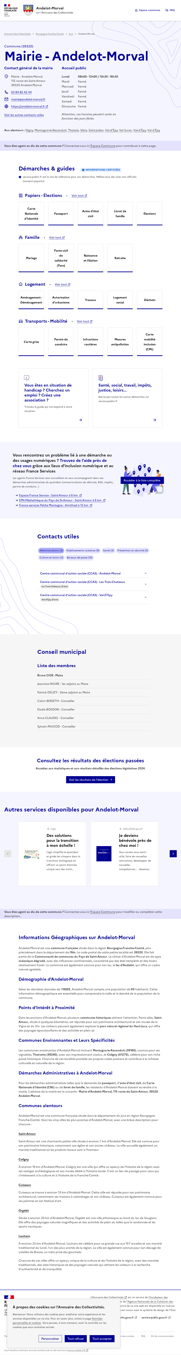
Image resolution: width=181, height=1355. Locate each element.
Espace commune (149, 10)
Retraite (120, 258)
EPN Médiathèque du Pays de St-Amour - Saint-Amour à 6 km (60, 500)
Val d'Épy (153, 130)
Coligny (24, 1159)
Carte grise (31, 342)
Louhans (24, 1236)
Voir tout (78, 195)
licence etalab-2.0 (76, 1350)
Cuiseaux (25, 1185)
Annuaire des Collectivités (17, 34)
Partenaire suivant (173, 853)
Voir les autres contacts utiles (24, 115)
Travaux (90, 300)
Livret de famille (120, 213)
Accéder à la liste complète (142, 480)
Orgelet (24, 1210)
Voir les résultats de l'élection (88, 780)
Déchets (149, 300)
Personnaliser (50, 1339)
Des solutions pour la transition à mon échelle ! (62, 840)
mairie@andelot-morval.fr (28, 99)
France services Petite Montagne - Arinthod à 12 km (54, 505)
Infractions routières (90, 341)
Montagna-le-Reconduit (51, 130)
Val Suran (125, 130)
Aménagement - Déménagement (31, 300)
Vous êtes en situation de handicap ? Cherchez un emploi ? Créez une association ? (48, 392)
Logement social (120, 300)
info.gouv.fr (127, 1317)
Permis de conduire (61, 341)
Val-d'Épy (111, 130)
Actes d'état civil (90, 213)
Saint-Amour (27, 1134)
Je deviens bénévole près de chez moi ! (135, 840)
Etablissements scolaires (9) (82, 550)
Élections (150, 213)
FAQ (172, 10)
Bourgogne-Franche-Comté (50, 34)
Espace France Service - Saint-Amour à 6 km (48, 495)
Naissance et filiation (91, 258)
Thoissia (73, 130)
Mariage (31, 258)
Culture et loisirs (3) (51, 558)
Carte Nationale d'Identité (31, 214)
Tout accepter (102, 1339)
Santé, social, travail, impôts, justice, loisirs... (125, 387)
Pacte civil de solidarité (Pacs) (61, 258)
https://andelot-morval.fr (28, 106)
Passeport (61, 213)
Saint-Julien (96, 130)
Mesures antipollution (120, 341)
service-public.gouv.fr (154, 1317)
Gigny (29, 130)
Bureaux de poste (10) (79, 558)
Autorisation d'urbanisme (60, 300)
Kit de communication (162, 1336)
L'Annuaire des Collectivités (107, 1297)
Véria (83, 130)
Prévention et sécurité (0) (133, 550)
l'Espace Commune (102, 146)
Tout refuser (76, 1339)
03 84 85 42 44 (21, 92)
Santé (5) (108, 550)
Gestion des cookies (124, 1336)
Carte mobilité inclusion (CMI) (150, 341)
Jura (71, 34)
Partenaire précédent (7, 853)
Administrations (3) (51, 550)
